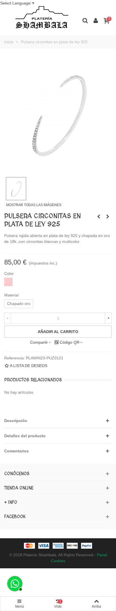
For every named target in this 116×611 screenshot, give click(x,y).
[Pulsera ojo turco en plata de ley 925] (107, 216)
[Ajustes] (95, 20)
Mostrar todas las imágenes (33, 205)
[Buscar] (85, 20)
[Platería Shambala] (42, 20)
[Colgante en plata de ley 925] (98, 216)
